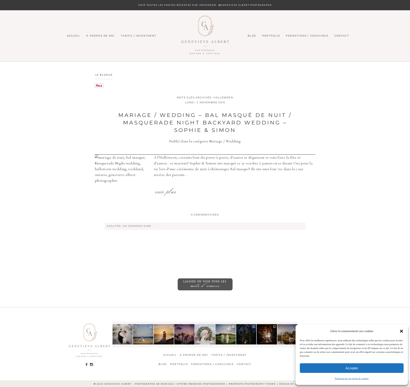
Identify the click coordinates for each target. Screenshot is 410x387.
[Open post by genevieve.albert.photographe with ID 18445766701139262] (143, 334)
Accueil (73, 35)
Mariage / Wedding (225, 141)
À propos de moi (100, 35)
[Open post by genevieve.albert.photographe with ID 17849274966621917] (267, 334)
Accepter (352, 368)
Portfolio (271, 35)
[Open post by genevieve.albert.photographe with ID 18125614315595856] (184, 334)
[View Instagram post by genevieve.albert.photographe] (130, 341)
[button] (401, 331)
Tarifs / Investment (138, 35)
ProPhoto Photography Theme (252, 384)
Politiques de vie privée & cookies (352, 378)
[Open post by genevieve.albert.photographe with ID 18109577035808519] (205, 334)
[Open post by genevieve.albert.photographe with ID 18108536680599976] (287, 334)
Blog (252, 35)
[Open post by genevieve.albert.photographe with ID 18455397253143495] (123, 334)
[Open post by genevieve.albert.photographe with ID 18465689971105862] (164, 334)
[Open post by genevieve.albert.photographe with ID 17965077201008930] (225, 334)
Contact (341, 35)
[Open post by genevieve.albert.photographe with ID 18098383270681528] (246, 334)
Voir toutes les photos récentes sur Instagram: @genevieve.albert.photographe (205, 5)
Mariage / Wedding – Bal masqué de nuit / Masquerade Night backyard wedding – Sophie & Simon (205, 122)
